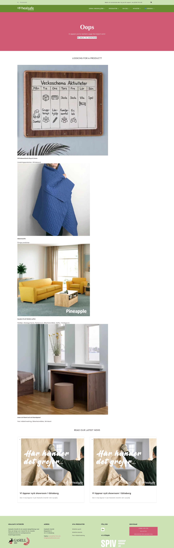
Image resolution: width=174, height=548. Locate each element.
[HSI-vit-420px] (25, 7)
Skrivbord (48, 421)
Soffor (58, 323)
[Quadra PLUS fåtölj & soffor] (53, 245)
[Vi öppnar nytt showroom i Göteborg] (52, 439)
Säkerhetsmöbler (49, 323)
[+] (56, 498)
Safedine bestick (77, 532)
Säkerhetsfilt (21, 239)
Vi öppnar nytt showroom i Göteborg (39, 493)
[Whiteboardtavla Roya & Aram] (62, 66)
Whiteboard (37, 162)
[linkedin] (102, 529)
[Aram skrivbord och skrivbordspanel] (62, 325)
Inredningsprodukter (24, 162)
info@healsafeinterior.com (52, 538)
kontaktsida (114, 2)
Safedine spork (76, 529)
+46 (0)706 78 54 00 (136, 2)
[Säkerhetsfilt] (53, 164)
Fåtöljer (20, 323)
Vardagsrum (65, 323)
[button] (29, 2)
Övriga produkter (23, 242)
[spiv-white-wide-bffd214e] (113, 540)
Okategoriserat (29, 323)
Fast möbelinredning (24, 421)
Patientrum (39, 323)
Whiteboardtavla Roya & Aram (27, 158)
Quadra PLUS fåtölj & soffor (26, 319)
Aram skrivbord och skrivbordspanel (29, 417)
